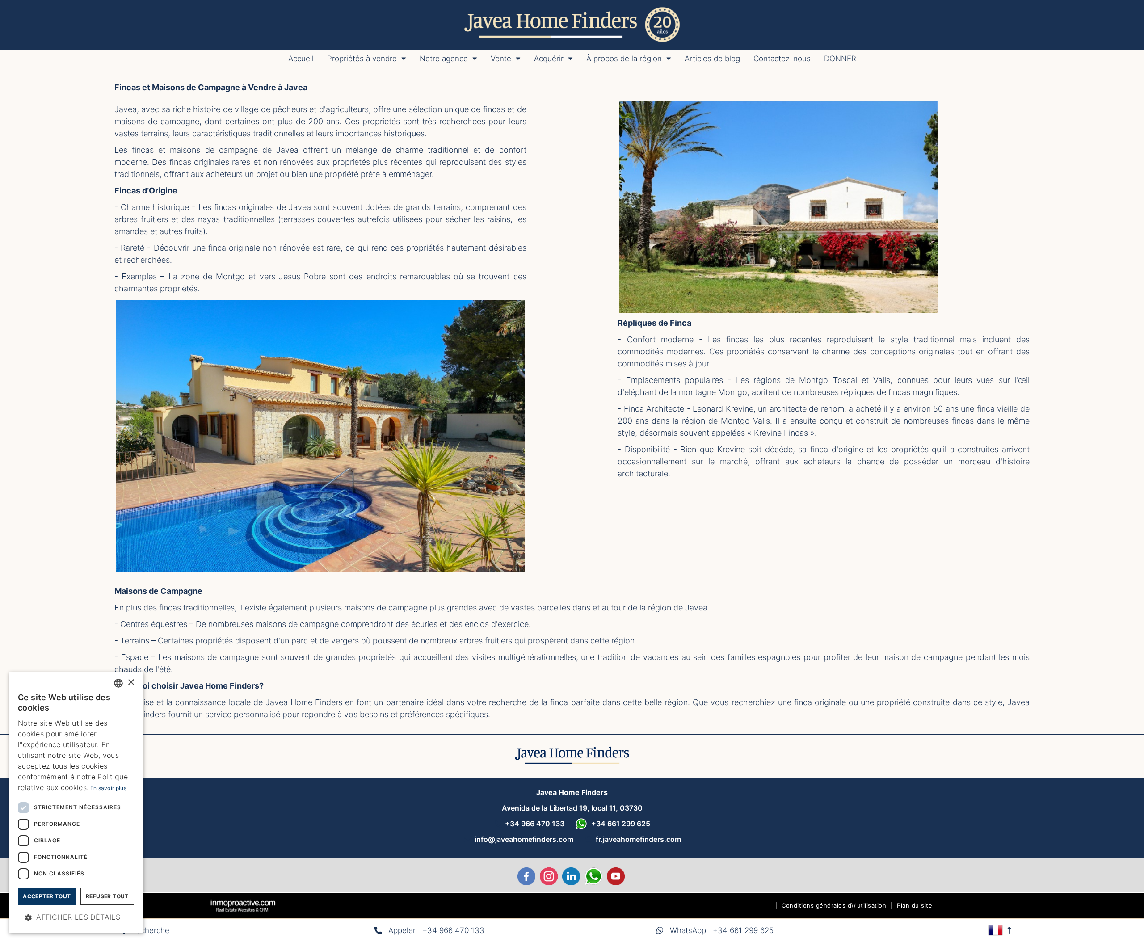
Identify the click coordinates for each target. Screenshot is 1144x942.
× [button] (130, 682)
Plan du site (914, 905)
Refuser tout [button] (107, 896)
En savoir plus (108, 788)
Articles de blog (712, 58)
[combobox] (118, 683)
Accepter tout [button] (47, 896)
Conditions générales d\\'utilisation (834, 905)
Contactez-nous (782, 58)
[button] (76, 917)
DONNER (840, 58)
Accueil (301, 58)
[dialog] (76, 802)
